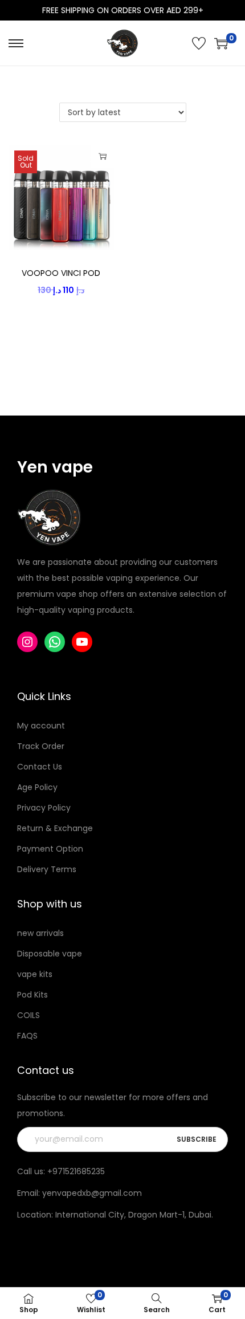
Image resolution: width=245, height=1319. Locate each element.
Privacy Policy (44, 807)
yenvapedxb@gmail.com (92, 1193)
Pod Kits (32, 994)
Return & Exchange (55, 828)
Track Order (40, 746)
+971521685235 (76, 1171)
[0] (221, 43)
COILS (28, 1015)
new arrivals (40, 933)
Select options (102, 156)
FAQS (27, 1035)
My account (41, 725)
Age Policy (37, 787)
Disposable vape (49, 953)
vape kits (34, 974)
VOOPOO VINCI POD (61, 273)
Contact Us (39, 766)
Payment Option (50, 848)
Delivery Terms (46, 869)
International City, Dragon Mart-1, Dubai (133, 1214)
